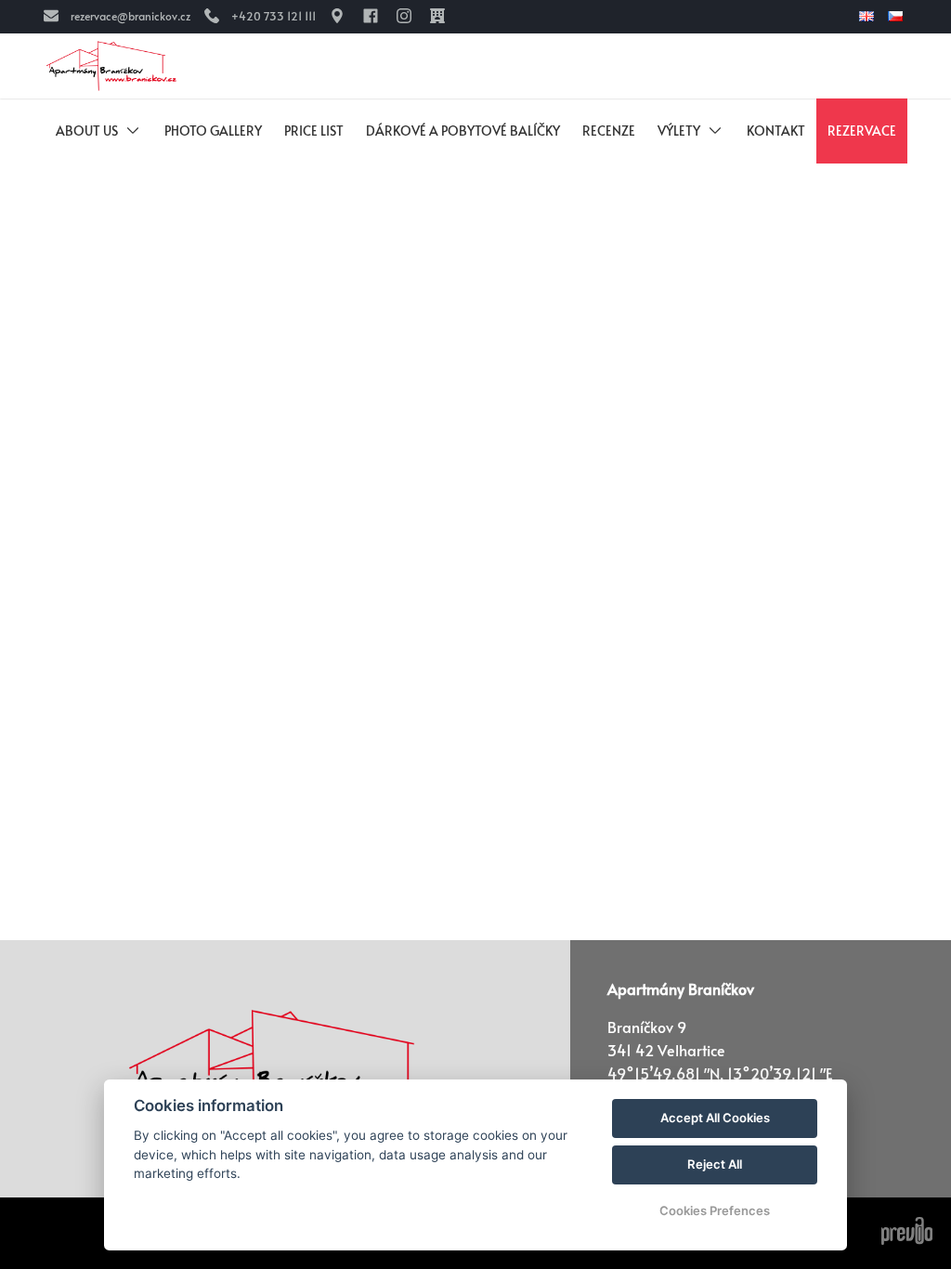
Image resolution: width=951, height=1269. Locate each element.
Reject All (714, 1164)
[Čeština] (897, 16)
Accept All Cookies (715, 1117)
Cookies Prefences (714, 1210)
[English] (869, 16)
